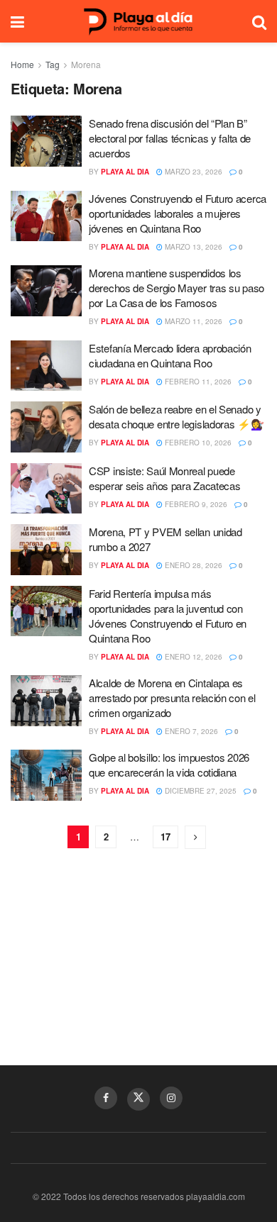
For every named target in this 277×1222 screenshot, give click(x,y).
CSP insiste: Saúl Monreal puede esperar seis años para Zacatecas (164, 478)
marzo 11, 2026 (192, 321)
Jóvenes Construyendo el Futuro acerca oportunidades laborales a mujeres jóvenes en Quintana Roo (177, 213)
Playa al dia (125, 172)
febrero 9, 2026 (195, 504)
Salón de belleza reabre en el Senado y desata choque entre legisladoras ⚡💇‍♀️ (176, 416)
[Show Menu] (17, 21)
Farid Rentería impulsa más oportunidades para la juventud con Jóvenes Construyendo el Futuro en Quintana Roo (167, 615)
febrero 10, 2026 (197, 443)
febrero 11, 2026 (197, 382)
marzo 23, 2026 (192, 172)
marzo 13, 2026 (192, 247)
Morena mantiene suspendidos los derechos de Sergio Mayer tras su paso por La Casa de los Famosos (176, 287)
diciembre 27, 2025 (200, 791)
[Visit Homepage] (138, 21)
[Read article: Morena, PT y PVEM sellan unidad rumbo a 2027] (46, 549)
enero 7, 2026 (190, 731)
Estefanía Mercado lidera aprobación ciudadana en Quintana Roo (170, 355)
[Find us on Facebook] (105, 1098)
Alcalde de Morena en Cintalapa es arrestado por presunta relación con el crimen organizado (172, 697)
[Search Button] (259, 21)
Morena (86, 64)
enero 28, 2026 (192, 565)
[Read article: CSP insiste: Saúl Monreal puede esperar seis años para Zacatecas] (46, 488)
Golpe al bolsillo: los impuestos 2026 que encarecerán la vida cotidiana (169, 764)
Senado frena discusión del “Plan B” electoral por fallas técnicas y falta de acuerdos (170, 138)
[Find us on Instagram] (171, 1098)
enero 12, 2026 (192, 657)
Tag (52, 64)
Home (22, 64)
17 (165, 836)
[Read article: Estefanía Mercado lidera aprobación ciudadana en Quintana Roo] (46, 365)
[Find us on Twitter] (138, 1099)
